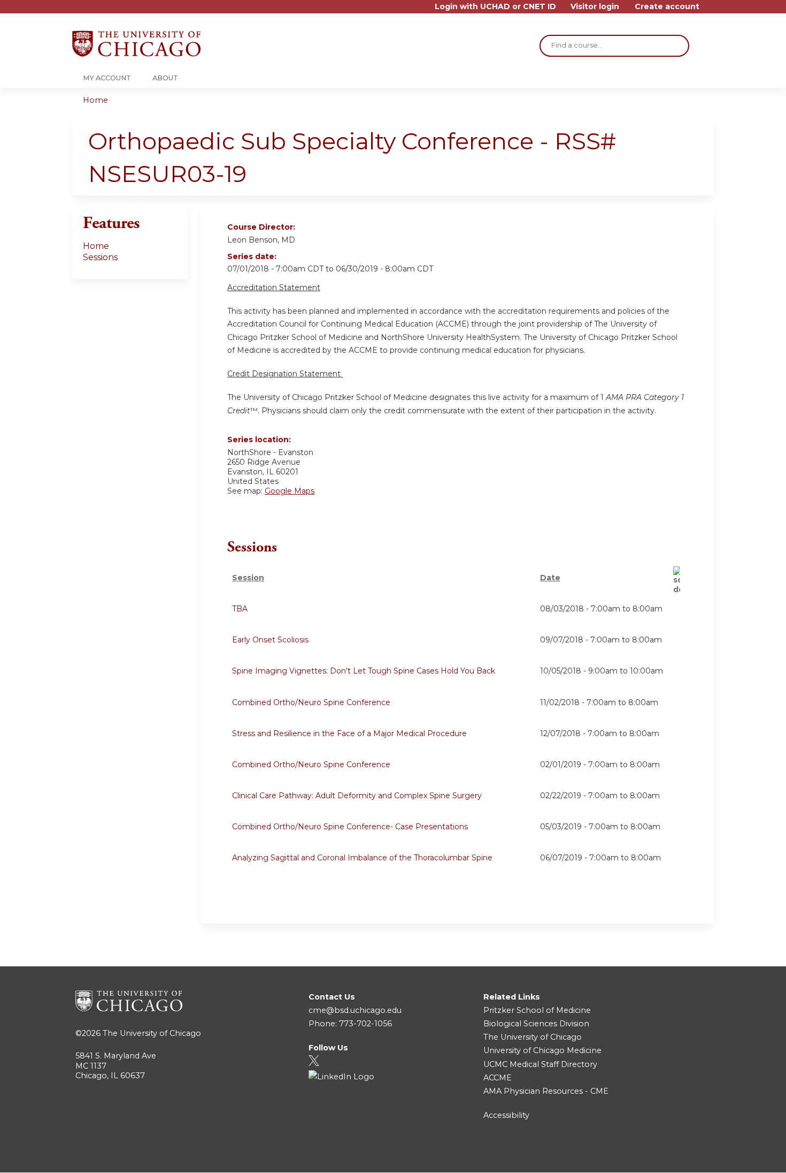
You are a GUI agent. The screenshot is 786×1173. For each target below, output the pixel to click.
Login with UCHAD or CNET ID (495, 7)
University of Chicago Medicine (542, 1050)
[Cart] (710, 10)
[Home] (136, 43)
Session (248, 577)
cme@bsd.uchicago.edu (355, 1010)
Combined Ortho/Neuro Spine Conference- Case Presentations (350, 826)
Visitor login (595, 7)
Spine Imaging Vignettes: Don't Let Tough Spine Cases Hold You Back (363, 671)
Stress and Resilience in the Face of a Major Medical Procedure (349, 733)
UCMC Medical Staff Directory (540, 1064)
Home (95, 100)
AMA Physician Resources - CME (545, 1091)
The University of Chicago (152, 1033)
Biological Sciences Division (536, 1023)
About (165, 78)
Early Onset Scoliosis (270, 640)
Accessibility (506, 1115)
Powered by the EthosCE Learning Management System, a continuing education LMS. (676, 1155)
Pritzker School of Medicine (537, 1010)
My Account (107, 78)
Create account (667, 7)
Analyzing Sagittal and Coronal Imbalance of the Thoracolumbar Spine (362, 857)
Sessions (100, 257)
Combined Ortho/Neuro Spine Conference (311, 702)
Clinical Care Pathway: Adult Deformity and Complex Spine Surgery (357, 795)
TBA (240, 609)
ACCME (497, 1078)
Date (550, 577)
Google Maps (289, 491)
